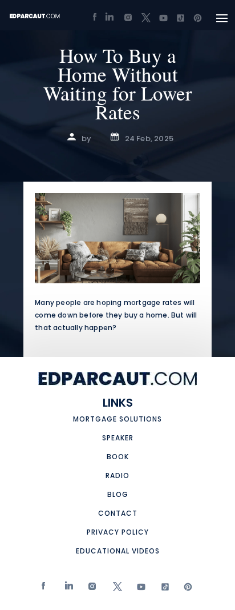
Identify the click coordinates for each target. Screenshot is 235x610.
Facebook (44, 589)
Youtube (138, 589)
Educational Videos (118, 551)
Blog (117, 494)
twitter (114, 589)
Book (118, 456)
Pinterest (185, 589)
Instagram (91, 589)
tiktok (162, 589)
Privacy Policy (118, 532)
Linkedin (67, 589)
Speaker (117, 438)
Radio (117, 475)
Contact (117, 513)
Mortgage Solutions (117, 419)
